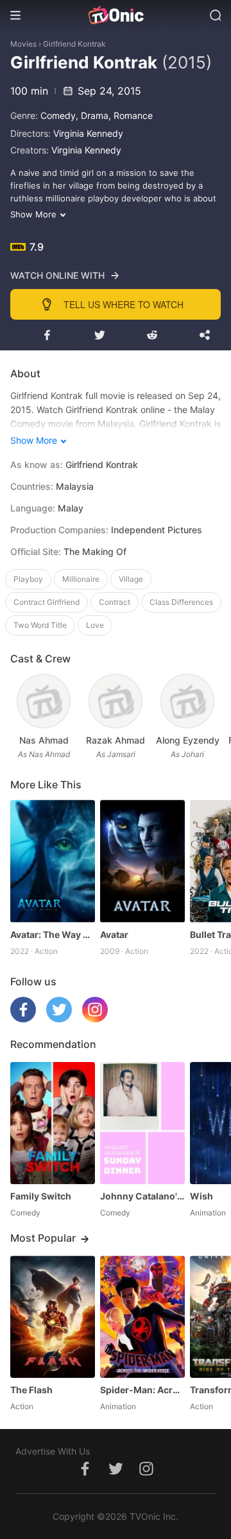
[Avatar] (142, 861)
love (95, 625)
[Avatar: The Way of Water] (52, 861)
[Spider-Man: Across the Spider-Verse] (142, 1317)
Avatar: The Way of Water (52, 934)
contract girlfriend (46, 602)
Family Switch (40, 1196)
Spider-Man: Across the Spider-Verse (142, 1389)
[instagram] (95, 1018)
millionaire (80, 579)
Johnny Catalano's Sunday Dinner (142, 1196)
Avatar (114, 934)
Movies (23, 44)
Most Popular (43, 1237)
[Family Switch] (52, 1123)
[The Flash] (52, 1317)
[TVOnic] (115, 15)
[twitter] (59, 1018)
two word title (40, 625)
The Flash (31, 1389)
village (131, 579)
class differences (181, 602)
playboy (28, 579)
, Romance (130, 115)
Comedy (58, 115)
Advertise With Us (52, 1451)
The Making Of (95, 551)
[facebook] (23, 1018)
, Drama (92, 115)
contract (114, 602)
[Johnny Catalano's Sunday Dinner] (142, 1123)
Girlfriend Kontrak (74, 44)
